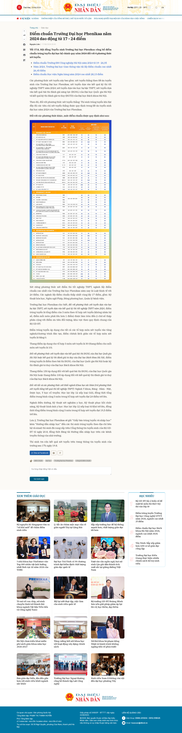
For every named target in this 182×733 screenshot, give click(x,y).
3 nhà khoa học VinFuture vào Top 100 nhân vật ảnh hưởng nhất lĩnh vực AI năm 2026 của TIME (32, 565)
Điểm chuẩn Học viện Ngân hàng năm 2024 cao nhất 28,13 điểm (68, 74)
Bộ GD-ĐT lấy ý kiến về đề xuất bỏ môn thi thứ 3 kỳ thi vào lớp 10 (149, 504)
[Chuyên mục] (19, 7)
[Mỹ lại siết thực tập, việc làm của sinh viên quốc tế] (70, 587)
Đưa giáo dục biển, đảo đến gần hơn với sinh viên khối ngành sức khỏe (32, 681)
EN (163, 7)
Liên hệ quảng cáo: (131, 713)
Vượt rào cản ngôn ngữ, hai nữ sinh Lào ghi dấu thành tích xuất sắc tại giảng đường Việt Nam (106, 565)
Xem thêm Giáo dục (31, 496)
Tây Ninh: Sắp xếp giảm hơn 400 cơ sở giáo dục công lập (148, 546)
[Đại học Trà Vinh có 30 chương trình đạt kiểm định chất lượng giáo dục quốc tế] (70, 548)
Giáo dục (44, 28)
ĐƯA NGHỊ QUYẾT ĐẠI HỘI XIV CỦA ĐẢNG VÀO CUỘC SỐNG (109, 18)
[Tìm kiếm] (156, 7)
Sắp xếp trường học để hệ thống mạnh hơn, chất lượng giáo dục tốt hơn (107, 527)
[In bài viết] (24, 55)
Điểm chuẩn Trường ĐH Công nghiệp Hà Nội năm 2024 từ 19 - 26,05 (70, 62)
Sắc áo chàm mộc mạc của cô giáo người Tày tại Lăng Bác (70, 526)
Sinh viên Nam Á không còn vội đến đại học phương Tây (107, 679)
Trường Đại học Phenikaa (63, 461)
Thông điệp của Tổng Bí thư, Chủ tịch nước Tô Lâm (57, 18)
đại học (48, 461)
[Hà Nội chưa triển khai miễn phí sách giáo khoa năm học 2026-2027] (33, 627)
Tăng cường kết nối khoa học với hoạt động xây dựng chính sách (69, 644)
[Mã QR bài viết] (24, 60)
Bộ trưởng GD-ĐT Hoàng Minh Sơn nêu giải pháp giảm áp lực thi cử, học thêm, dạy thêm (107, 604)
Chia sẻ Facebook (40, 453)
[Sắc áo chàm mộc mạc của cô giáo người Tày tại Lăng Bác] (70, 511)
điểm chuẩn (38, 461)
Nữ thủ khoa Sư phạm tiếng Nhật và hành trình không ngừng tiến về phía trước (105, 644)
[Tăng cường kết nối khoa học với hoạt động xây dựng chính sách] (70, 627)
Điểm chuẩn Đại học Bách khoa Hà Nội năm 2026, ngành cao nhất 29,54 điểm (149, 532)
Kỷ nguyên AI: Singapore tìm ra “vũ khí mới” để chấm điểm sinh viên (33, 527)
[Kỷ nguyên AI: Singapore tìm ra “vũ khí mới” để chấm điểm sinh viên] (33, 511)
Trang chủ (34, 28)
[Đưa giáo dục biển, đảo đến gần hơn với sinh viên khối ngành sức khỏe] (33, 664)
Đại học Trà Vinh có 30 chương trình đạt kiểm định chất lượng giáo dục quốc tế (70, 564)
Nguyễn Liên (35, 44)
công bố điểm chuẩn (83, 461)
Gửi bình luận (39, 479)
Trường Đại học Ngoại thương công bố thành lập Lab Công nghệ (69, 681)
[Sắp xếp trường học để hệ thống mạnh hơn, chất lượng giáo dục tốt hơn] (107, 511)
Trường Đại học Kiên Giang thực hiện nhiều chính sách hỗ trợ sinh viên (147, 559)
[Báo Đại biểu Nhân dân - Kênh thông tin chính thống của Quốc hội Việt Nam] (91, 7)
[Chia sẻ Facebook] (24, 45)
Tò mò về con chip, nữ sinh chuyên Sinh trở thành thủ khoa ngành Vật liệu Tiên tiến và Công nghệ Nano (32, 605)
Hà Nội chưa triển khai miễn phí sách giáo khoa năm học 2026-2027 (31, 644)
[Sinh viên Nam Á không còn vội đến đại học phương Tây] (107, 664)
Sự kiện (26, 18)
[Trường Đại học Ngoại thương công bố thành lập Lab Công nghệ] (70, 664)
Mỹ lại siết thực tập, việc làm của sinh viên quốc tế (68, 602)
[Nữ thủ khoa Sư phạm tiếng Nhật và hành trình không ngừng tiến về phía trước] (107, 627)
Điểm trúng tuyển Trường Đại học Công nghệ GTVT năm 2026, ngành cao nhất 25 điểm (149, 517)
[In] (53, 453)
